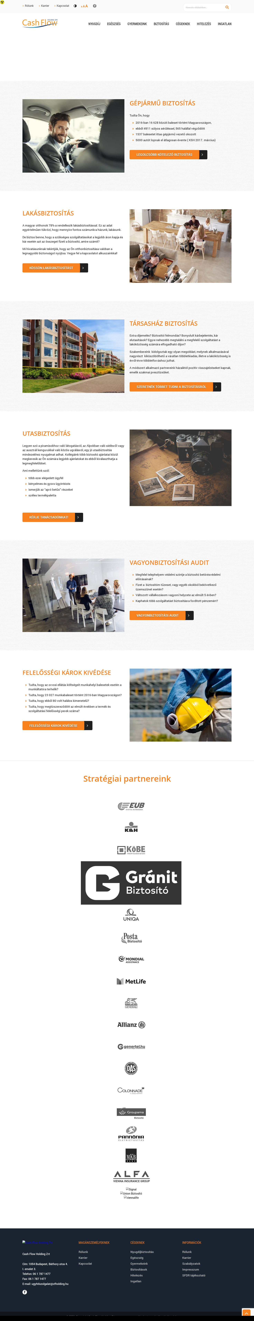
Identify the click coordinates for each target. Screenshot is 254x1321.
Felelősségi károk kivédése (66, 672)
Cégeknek (183, 24)
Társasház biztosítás (163, 323)
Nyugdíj (94, 24)
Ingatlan (225, 24)
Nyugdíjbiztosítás (142, 1252)
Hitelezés (204, 24)
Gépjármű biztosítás (162, 103)
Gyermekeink (137, 24)
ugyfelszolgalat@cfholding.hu (50, 1284)
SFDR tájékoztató (193, 1275)
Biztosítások (138, 1269)
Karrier (45, 5)
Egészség (114, 24)
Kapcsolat (63, 5)
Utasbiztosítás (46, 433)
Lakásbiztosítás (48, 213)
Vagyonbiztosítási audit (169, 562)
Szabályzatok (191, 1264)
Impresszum (190, 1269)
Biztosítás (161, 24)
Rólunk (29, 5)
